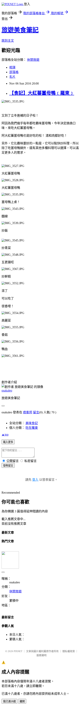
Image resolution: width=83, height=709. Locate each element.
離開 (22, 701)
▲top (5, 434)
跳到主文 (8, 40)
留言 (36, 412)
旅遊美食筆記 (20, 29)
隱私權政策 (68, 651)
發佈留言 (8, 465)
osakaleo (7, 390)
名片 (12, 76)
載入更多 (8, 442)
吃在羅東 (31, 427)
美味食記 (31, 423)
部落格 (14, 72)
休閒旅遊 (33, 59)
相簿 (12, 67)
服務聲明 (41, 655)
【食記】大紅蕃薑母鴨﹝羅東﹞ (41, 93)
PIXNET (18, 651)
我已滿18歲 (9, 701)
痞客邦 (27, 412)
